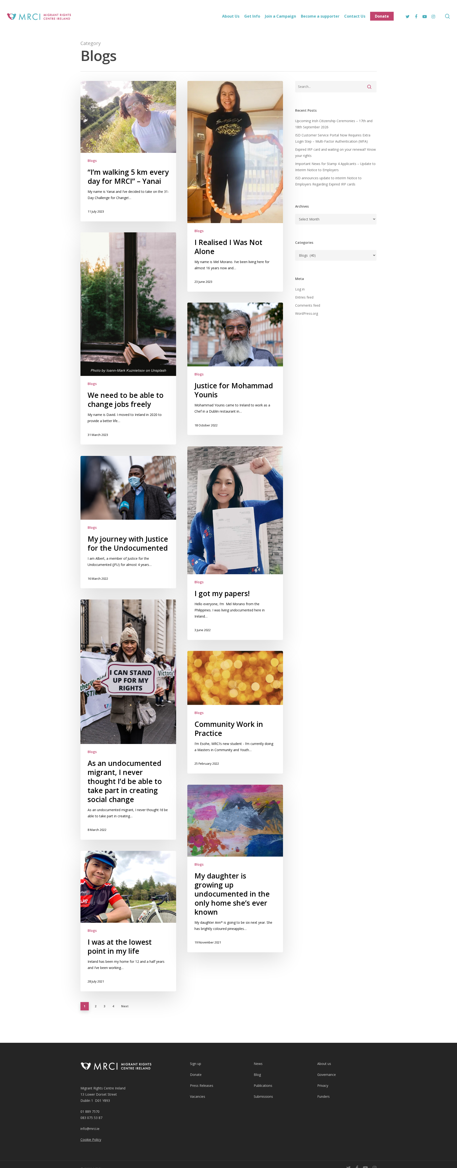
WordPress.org (306, 313)
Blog (257, 1074)
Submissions (263, 1096)
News (258, 1063)
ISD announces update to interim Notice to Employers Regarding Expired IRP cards (328, 181)
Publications (263, 1085)
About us (324, 1063)
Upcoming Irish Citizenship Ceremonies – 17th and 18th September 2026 (334, 124)
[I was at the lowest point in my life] (128, 921)
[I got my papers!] (235, 543)
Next (125, 1006)
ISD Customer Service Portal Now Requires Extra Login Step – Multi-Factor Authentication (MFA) (332, 138)
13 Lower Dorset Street (98, 1094)
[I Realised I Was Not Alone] (235, 186)
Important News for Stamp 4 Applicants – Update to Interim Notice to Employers (335, 166)
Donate (196, 1074)
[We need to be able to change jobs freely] (128, 338)
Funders (323, 1096)
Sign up (195, 1063)
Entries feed (304, 297)
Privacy (322, 1085)
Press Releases (201, 1085)
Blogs (92, 160)
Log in (300, 289)
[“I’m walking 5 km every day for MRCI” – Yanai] (128, 151)
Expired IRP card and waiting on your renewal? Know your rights (335, 152)
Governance (326, 1074)
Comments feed (307, 305)
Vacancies (197, 1096)
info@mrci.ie (89, 1128)
